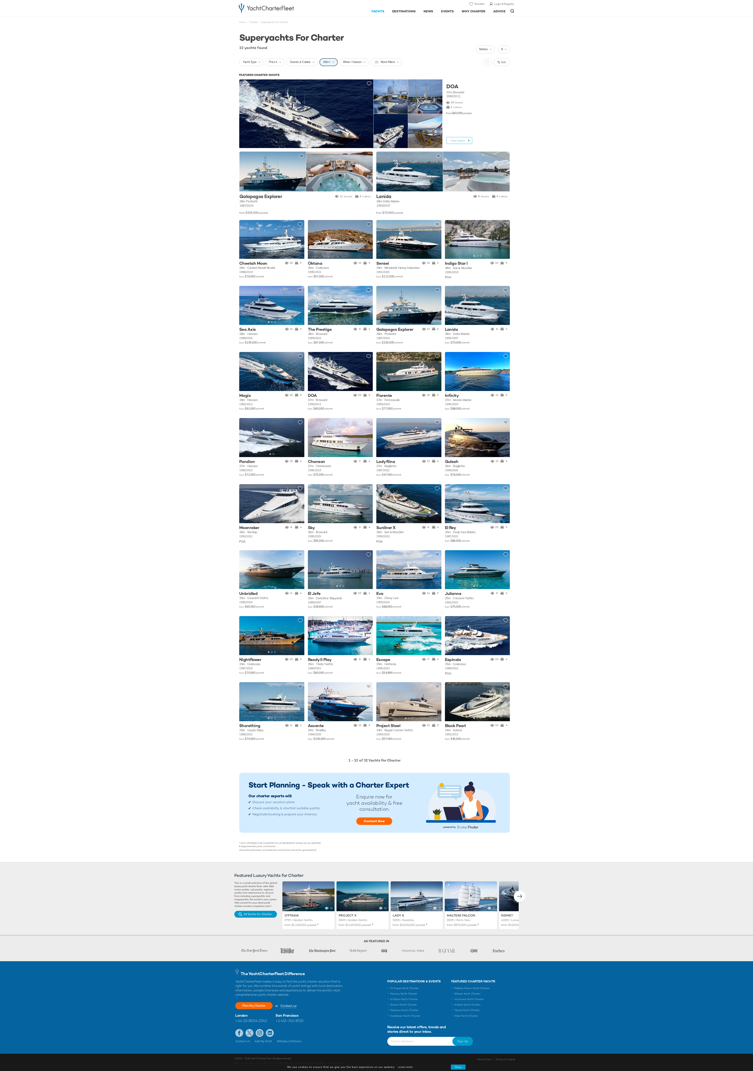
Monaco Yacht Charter (403, 993)
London (241, 1015)
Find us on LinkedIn (270, 1033)
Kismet (507, 915)
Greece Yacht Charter (403, 1004)
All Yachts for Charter (258, 914)
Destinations (404, 11)
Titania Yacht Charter (467, 1010)
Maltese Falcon (461, 915)
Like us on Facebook (239, 1033)
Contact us (288, 1006)
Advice (499, 11)
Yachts (377, 11)
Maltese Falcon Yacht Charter (472, 988)
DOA (452, 86)
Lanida (383, 196)
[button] (451, 239)
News (428, 11)
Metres (483, 49)
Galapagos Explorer (260, 196)
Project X (347, 915)
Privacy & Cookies (505, 1059)
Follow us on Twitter (249, 1033)
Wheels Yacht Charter (467, 993)
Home (242, 22)
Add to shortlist (369, 83)
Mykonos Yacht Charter (404, 1010)
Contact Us (242, 1041)
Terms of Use (484, 1059)
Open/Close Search (512, 11)
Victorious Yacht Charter (469, 999)
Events (447, 11)
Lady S (398, 915)
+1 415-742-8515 (289, 1020)
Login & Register (504, 3)
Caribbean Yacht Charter (405, 1015)
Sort (503, 62)
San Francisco (287, 1015)
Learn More (405, 1067)
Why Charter (474, 11)
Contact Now (374, 821)
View (457, 140)
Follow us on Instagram (260, 1033)
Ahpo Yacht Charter (466, 1015)
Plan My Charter (254, 1006)
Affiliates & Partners (289, 1041)
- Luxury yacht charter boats (279, 8)
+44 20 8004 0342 (251, 1020)
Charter (253, 22)
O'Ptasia (292, 915)
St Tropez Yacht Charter (404, 988)
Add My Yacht (263, 1041)
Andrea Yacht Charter (467, 1004)
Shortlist (479, 3)
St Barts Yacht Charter (404, 999)
